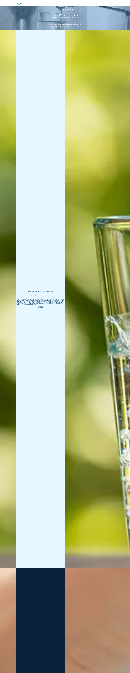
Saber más (40, 307)
